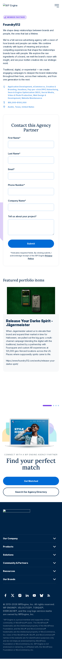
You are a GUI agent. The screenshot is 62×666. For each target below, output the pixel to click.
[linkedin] (27, 595)
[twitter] (12, 595)
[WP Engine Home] (14, 5)
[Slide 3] (56, 405)
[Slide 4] (58, 405)
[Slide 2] (53, 405)
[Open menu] (56, 5)
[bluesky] (41, 595)
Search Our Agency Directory (31, 491)
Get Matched (31, 481)
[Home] (29, 517)
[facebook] (5, 595)
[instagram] (19, 595)
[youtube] (34, 595)
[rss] (48, 595)
